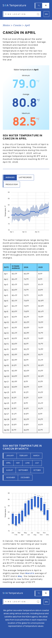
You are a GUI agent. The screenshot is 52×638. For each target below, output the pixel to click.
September (23, 470)
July (37, 463)
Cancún (17, 25)
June (27, 463)
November (10, 477)
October (37, 470)
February (23, 455)
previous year (12, 184)
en (46, 602)
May (18, 463)
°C (39, 5)
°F (46, 5)
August (9, 470)
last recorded (25, 177)
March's (29, 573)
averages (10, 177)
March (36, 455)
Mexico (6, 25)
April (27, 25)
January (10, 455)
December (25, 477)
